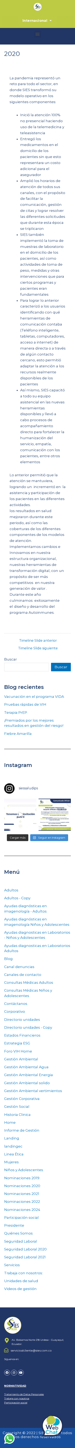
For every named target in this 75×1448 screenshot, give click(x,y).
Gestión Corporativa (22, 1099)
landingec (13, 1146)
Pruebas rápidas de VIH (25, 704)
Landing (11, 1138)
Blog (8, 959)
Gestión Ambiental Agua (26, 1067)
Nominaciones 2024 (22, 1210)
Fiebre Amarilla (18, 734)
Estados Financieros (22, 1035)
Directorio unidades (22, 1020)
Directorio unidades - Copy (28, 1027)
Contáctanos (15, 1004)
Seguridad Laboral (20, 1241)
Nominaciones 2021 (21, 1194)
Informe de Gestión (21, 1130)
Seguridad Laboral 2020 (25, 1249)
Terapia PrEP (15, 712)
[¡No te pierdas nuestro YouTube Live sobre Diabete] (20, 815)
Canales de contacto (22, 975)
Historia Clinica (17, 1115)
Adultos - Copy (17, 898)
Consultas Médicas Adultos (28, 982)
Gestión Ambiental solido (27, 1083)
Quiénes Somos (18, 1233)
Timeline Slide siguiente (38, 648)
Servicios (12, 1265)
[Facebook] (7, 1373)
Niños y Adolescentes (23, 1170)
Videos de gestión (20, 1289)
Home (10, 1122)
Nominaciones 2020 (22, 1186)
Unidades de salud (21, 1281)
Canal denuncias (19, 967)
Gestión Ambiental (21, 1059)
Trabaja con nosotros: (23, 1273)
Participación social (21, 1217)
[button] (37, 33)
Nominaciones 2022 (22, 1202)
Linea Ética (14, 1154)
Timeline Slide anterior (38, 640)
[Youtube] (21, 1373)
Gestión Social (16, 1106)
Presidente (14, 1225)
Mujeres (11, 1162)
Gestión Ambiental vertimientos (33, 1091)
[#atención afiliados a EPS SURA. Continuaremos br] (55, 815)
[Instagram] (14, 1373)
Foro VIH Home (18, 1051)
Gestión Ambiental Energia (28, 1075)
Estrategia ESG (17, 1043)
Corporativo (14, 1011)
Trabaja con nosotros (16, 1398)
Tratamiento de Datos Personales (24, 1394)
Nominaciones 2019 (21, 1178)
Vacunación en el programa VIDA (34, 696)
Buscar (10, 659)
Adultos (11, 890)
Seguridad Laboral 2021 (25, 1257)
